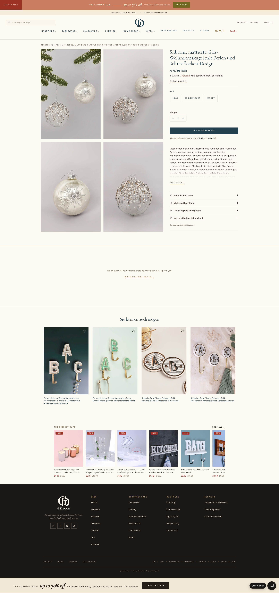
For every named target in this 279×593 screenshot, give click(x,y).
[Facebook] (60, 526)
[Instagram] (53, 526)
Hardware (47, 31)
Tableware (68, 31)
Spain (224, 561)
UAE (233, 561)
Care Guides (134, 530)
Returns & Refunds (137, 516)
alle (58, 45)
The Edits (188, 31)
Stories (205, 31)
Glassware (90, 31)
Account (242, 23)
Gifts (149, 31)
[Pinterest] (67, 526)
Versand (185, 75)
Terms (60, 561)
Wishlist (255, 23)
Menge (173, 112)
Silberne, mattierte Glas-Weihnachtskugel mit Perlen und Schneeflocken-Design (111, 45)
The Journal (172, 530)
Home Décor (131, 31)
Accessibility (89, 561)
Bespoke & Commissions (215, 502)
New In (220, 31)
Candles (110, 31)
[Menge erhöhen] (183, 118)
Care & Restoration (212, 516)
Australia (174, 561)
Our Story (171, 502)
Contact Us (134, 502)
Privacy (48, 561)
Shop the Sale (155, 585)
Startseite (47, 45)
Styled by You (173, 516)
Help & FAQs (134, 523)
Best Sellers (169, 31)
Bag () (268, 23)
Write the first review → (139, 277)
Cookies (73, 561)
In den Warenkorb (204, 131)
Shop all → (218, 427)
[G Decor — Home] (139, 22)
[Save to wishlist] (84, 331)
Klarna (131, 537)
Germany (189, 561)
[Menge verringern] (172, 118)
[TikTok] (74, 526)
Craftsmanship (173, 509)
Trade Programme (212, 509)
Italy (213, 561)
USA (162, 561)
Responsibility (173, 523)
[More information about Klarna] (215, 138)
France (202, 561)
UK (154, 561)
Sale (232, 31)
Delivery (132, 509)
